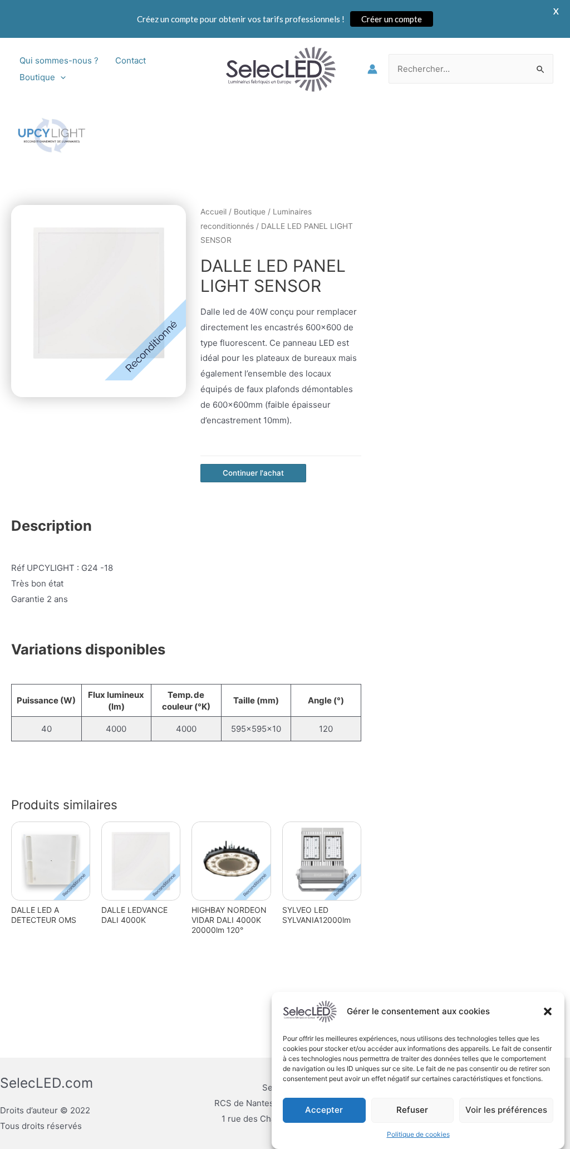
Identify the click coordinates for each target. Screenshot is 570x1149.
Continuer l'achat (253, 472)
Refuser (412, 1109)
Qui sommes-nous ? (59, 60)
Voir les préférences (506, 1109)
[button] (547, 1011)
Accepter (324, 1109)
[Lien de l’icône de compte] (372, 69)
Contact (130, 60)
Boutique (37, 77)
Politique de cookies (418, 1134)
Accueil (213, 211)
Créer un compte (391, 19)
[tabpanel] (98, 292)
